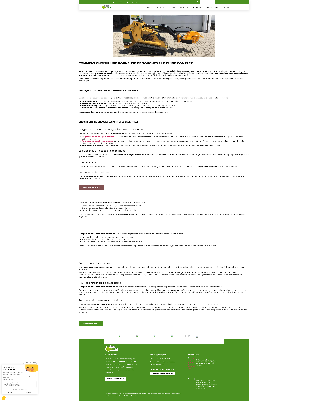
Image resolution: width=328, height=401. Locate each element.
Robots (149, 7)
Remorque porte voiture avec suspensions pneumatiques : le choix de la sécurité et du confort (206, 383)
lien (137, 395)
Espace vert (197, 7)
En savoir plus (201, 366)
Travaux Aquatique (212, 7)
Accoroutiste (184, 7)
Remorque (172, 7)
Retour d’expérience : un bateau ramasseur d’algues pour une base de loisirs (206, 362)
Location (226, 7)
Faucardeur (160, 7)
